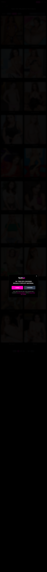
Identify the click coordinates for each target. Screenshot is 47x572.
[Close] (36, 276)
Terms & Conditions (21, 292)
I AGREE (17, 287)
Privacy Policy (32, 292)
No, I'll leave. (23, 294)
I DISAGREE (29, 287)
